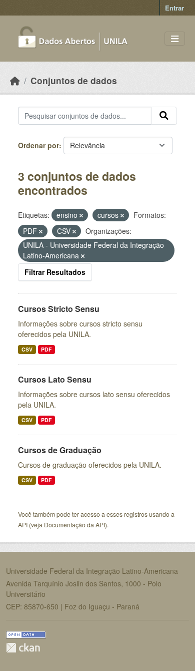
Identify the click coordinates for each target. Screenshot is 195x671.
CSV (27, 349)
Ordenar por (38, 145)
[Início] (15, 80)
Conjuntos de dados (73, 80)
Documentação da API (74, 524)
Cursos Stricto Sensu (59, 308)
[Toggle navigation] (174, 39)
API (23, 524)
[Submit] (164, 116)
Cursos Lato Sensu (55, 379)
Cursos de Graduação (60, 450)
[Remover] (81, 215)
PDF (46, 349)
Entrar (174, 8)
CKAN (23, 647)
